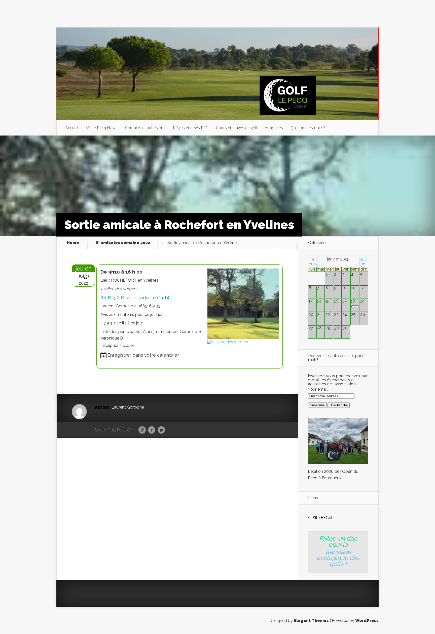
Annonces (274, 127)
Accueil (71, 127)
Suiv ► (364, 261)
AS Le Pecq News (102, 127)
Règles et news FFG (190, 127)
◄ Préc (313, 261)
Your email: (318, 389)
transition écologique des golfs (338, 558)
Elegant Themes (311, 620)
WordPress (367, 620)
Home (73, 243)
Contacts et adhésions (145, 127)
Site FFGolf (323, 517)
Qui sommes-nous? (308, 127)
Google (142, 430)
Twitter (161, 430)
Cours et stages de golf (236, 127)
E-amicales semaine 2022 (123, 243)
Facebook (152, 430)
